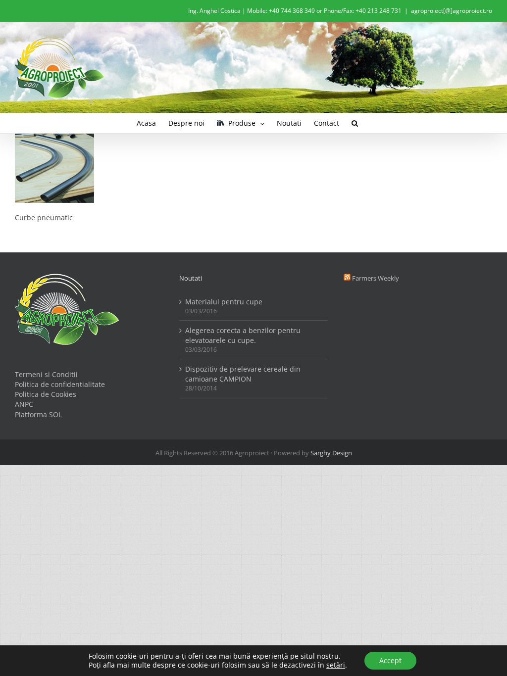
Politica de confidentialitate (60, 384)
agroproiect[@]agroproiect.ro (451, 10)
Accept (390, 660)
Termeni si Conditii (46, 374)
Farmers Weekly (375, 278)
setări (335, 665)
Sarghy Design (331, 452)
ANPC (24, 404)
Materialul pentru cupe (223, 301)
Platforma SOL (38, 414)
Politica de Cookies (45, 394)
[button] (355, 123)
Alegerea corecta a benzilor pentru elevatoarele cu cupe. (243, 335)
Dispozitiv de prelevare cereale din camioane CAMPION (243, 374)
